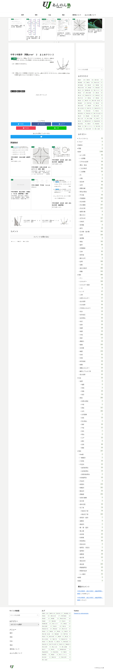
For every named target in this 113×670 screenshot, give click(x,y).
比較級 (91, 537)
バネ (91, 288)
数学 (19, 91)
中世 (92, 404)
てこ (91, 278)
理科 (90, 275)
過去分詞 (91, 561)
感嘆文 (91, 521)
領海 (92, 391)
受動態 (91, 494)
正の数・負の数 (91, 231)
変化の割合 (91, 191)
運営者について (14, 649)
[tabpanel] (18, 29)
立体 (91, 251)
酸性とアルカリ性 (91, 371)
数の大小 (91, 215)
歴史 (91, 398)
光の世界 (91, 301)
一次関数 (91, 158)
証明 (91, 261)
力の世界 (91, 305)
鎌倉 (92, 448)
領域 (92, 388)
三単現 (91, 461)
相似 (91, 241)
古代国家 (92, 414)
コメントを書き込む (41, 237)
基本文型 (91, 504)
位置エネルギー (91, 298)
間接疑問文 (91, 567)
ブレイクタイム (90, 138)
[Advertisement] (41, 48)
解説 (90, 581)
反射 (91, 324)
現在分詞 (91, 544)
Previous (9, 29)
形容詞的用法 (92, 474)
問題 (90, 148)
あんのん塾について (16, 653)
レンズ (91, 291)
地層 (91, 328)
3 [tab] (59, 42)
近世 (92, 444)
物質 (91, 351)
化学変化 (91, 318)
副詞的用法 (92, 467)
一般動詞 (91, 458)
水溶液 (91, 348)
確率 (91, 245)
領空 (92, 394)
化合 (91, 311)
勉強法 (90, 145)
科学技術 (91, 361)
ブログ (90, 142)
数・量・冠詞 (91, 527)
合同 (91, 185)
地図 (92, 384)
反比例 (91, 182)
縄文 (92, 441)
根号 (91, 228)
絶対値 (91, 255)
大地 (91, 334)
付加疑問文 (91, 477)
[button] (101, 69)
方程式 (91, 221)
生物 (91, 358)
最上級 (91, 531)
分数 (91, 178)
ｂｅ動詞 (91, 574)
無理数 (91, 238)
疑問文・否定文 (91, 547)
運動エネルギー (91, 368)
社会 (90, 378)
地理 (91, 381)
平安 (92, 428)
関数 (24, 91)
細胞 (91, 364)
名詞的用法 (92, 471)
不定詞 (91, 464)
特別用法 (91, 541)
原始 (92, 408)
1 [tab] (54, 42)
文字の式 (91, 218)
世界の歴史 (92, 401)
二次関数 (14, 91)
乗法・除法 (91, 165)
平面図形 (91, 198)
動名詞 (91, 491)
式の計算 (91, 208)
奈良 (92, 418)
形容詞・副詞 (91, 517)
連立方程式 (91, 268)
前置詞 (91, 484)
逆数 (91, 265)
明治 (92, 434)
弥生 (92, 431)
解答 (90, 577)
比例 (91, 235)
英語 (90, 451)
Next (103, 29)
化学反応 (91, 314)
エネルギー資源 (91, 285)
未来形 (91, 534)
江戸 (92, 438)
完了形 (91, 507)
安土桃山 (92, 421)
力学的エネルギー (91, 308)
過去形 (91, 564)
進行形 (91, 557)
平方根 (91, 195)
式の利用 (91, 201)
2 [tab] (56, 42)
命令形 (91, 501)
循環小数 (91, 211)
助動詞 (91, 487)
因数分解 (91, 188)
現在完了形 (92, 511)
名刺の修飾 (91, 497)
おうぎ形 (91, 155)
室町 (92, 424)
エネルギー (91, 281)
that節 (91, 454)
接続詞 (91, 524)
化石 (91, 321)
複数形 (91, 554)
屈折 (91, 338)
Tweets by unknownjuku (81, 613)
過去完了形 (92, 514)
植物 (91, 344)
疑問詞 (91, 551)
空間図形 (91, 248)
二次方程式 (91, 168)
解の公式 (91, 258)
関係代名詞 (91, 571)
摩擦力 (91, 341)
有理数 (91, 225)
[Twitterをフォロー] (41, 136)
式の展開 (91, 205)
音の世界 (91, 374)
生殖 (91, 354)
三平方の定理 (91, 161)
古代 (92, 411)
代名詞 (91, 481)
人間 (91, 295)
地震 (91, 331)
